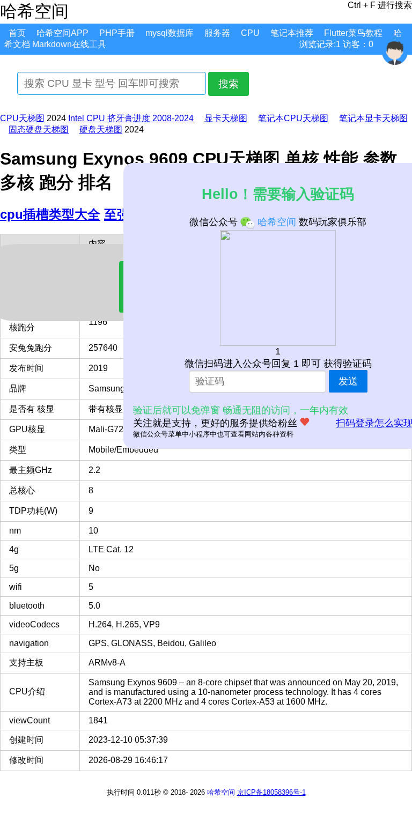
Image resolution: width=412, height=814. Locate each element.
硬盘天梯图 (100, 129)
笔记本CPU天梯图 (293, 118)
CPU (250, 33)
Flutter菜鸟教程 (353, 33)
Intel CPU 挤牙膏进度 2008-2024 (131, 118)
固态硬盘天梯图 (39, 129)
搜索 (228, 84)
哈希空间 (221, 792)
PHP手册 (117, 33)
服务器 (217, 33)
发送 (348, 381)
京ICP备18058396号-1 (271, 792)
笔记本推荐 (291, 33)
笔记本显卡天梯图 (373, 118)
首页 (17, 33)
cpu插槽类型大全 (50, 214)
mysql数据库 (169, 33)
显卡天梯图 (225, 118)
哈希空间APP (62, 33)
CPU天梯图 (22, 118)
